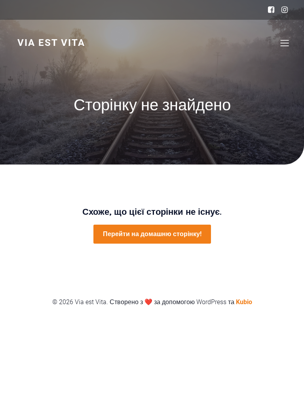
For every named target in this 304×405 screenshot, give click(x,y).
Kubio (244, 302)
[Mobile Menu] (285, 43)
